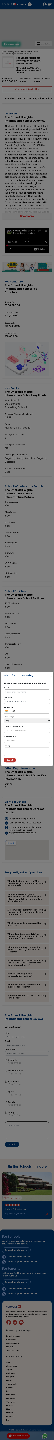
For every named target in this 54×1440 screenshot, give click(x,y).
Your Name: (8, 688)
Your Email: (8, 697)
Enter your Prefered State (13, 726)
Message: (7, 746)
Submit (10, 760)
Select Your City (10, 736)
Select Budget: (9, 717)
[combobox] (7, 711)
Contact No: (8, 707)
